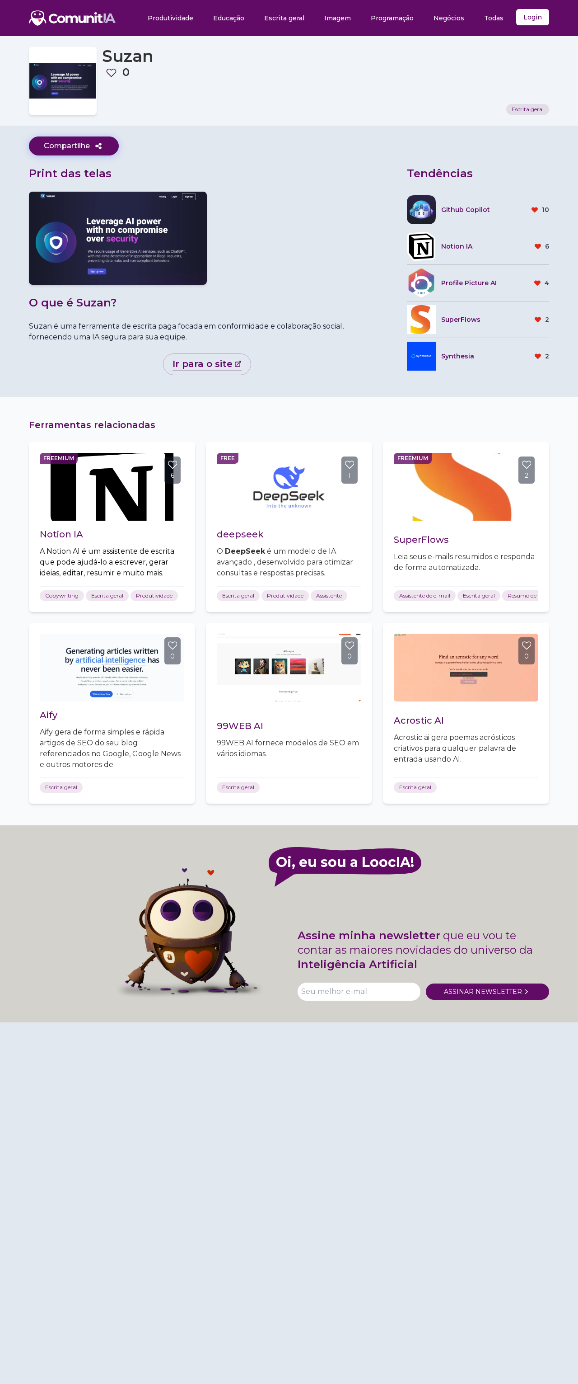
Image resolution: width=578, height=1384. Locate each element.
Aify (48, 715)
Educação (228, 18)
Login (532, 17)
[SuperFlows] (466, 487)
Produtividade (170, 18)
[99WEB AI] (289, 667)
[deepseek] (289, 487)
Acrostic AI (419, 720)
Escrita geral (284, 18)
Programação (392, 18)
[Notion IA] (112, 487)
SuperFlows (421, 539)
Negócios (449, 18)
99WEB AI (240, 725)
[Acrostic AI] (466, 667)
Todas (493, 18)
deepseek (240, 534)
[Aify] (112, 667)
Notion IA (61, 534)
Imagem (337, 18)
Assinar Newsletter (483, 992)
